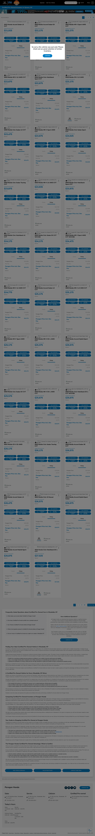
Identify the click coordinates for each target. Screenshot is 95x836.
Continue (47, 55)
